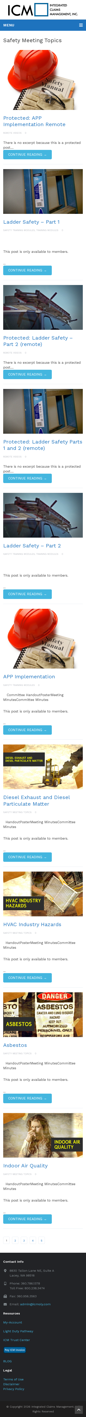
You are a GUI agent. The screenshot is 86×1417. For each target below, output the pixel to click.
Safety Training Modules (19, 230)
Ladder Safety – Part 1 (31, 222)
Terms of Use (13, 1379)
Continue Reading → (27, 154)
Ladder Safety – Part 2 (32, 546)
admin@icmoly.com (35, 1304)
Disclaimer (11, 1384)
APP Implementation (29, 677)
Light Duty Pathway (18, 1331)
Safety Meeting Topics (17, 812)
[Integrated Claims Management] (43, 9)
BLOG (7, 1361)
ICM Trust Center (16, 1340)
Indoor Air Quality (25, 1166)
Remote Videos (12, 133)
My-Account (12, 1322)
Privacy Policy (13, 1389)
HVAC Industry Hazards (32, 924)
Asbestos (15, 1045)
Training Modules (47, 230)
